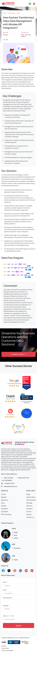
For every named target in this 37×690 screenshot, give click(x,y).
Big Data (4, 497)
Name (5, 582)
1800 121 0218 (8, 478)
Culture (28, 512)
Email (5, 590)
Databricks (4, 509)
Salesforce (4, 500)
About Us (29, 506)
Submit (18, 625)
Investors (29, 509)
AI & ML (3, 494)
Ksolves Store (30, 497)
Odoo (18, 13)
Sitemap (3, 646)
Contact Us (30, 517)
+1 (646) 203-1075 (23, 478)
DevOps (3, 506)
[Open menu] (34, 3)
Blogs (28, 494)
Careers (29, 514)
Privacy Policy (5, 648)
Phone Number (7, 598)
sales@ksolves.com (10, 486)
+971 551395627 (7, 480)
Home (4, 13)
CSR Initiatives (31, 500)
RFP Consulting (6, 514)
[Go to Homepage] (3, 570)
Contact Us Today (17, 354)
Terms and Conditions (7, 650)
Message (6, 606)
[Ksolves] (7, 4)
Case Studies (11, 13)
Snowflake (4, 512)
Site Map (29, 503)
